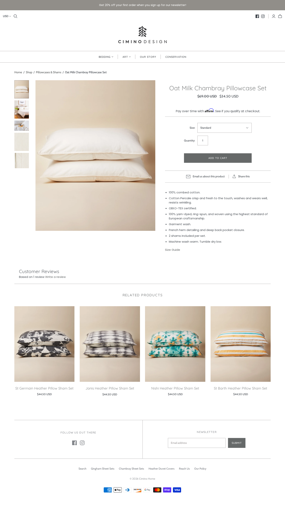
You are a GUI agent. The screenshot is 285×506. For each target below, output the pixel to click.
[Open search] (15, 16)
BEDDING (105, 56)
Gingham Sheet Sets (102, 468)
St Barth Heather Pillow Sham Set (240, 388)
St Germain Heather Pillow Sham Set (44, 388)
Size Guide (172, 250)
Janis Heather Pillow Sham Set (110, 388)
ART (125, 56)
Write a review (55, 277)
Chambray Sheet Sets (131, 468)
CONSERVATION (175, 56)
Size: (192, 127)
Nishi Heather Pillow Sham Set (175, 388)
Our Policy (200, 468)
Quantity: (189, 140)
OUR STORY (148, 56)
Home (18, 72)
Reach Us (184, 468)
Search (82, 468)
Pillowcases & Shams (48, 72)
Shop (29, 72)
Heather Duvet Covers (161, 468)
